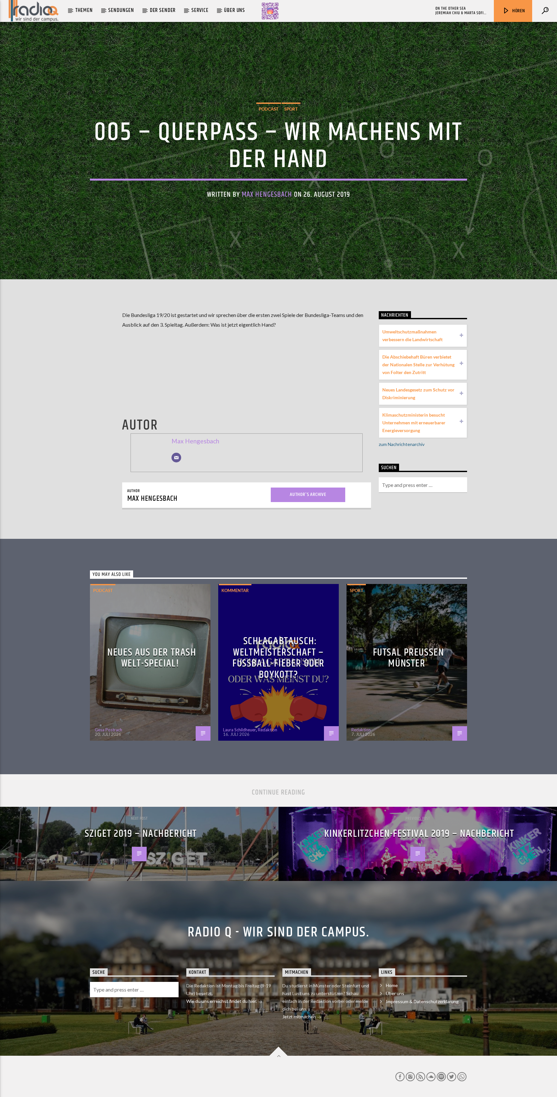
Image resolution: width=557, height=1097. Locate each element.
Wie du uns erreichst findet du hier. (222, 1001)
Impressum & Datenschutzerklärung (422, 1001)
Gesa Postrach (108, 729)
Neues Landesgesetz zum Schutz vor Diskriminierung (418, 393)
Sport (291, 109)
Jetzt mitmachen (299, 1016)
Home (392, 985)
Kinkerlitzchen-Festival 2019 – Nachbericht (419, 834)
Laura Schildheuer (239, 729)
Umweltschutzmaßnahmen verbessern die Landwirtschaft (412, 335)
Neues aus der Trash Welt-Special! (151, 658)
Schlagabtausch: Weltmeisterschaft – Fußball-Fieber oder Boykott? (278, 658)
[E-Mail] (176, 457)
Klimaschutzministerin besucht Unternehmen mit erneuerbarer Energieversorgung (413, 422)
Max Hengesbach (267, 194)
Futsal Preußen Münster (408, 658)
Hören (518, 11)
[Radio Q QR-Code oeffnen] (270, 11)
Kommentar (235, 590)
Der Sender (163, 10)
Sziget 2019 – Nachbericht (141, 834)
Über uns (234, 10)
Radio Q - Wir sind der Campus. (278, 932)
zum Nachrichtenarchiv (402, 444)
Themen (84, 10)
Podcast (268, 109)
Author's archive (308, 494)
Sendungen (121, 10)
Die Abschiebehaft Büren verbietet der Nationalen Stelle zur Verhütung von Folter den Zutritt (418, 364)
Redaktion (267, 729)
